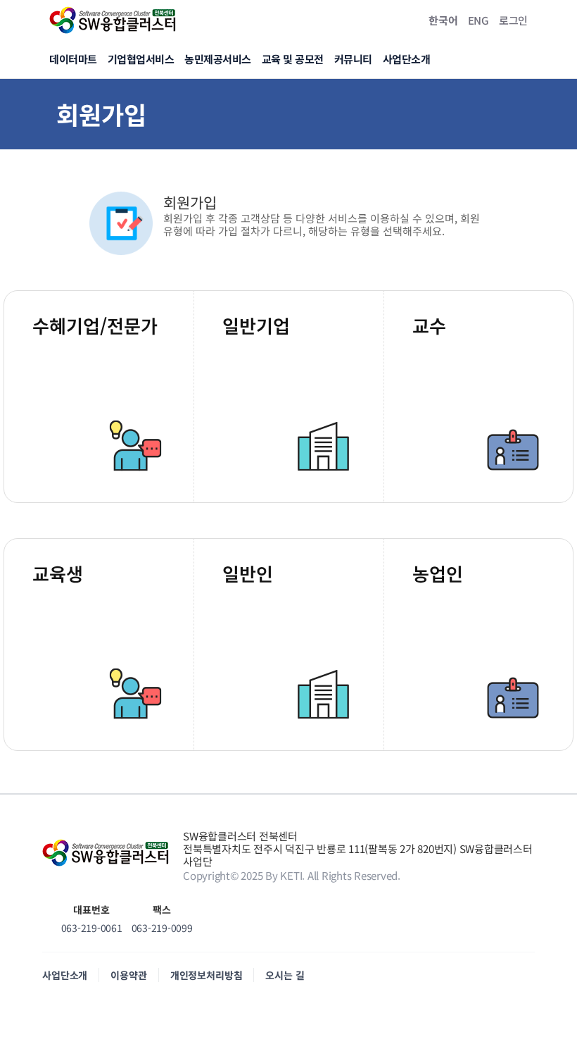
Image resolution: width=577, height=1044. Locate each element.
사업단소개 (64, 975)
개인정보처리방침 (206, 975)
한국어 (443, 20)
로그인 (513, 20)
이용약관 (128, 975)
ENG (478, 20)
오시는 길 (284, 975)
